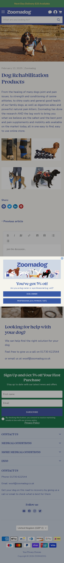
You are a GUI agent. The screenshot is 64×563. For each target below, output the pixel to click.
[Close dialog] (62, 258)
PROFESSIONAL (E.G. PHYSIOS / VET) (32, 301)
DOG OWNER (32, 294)
